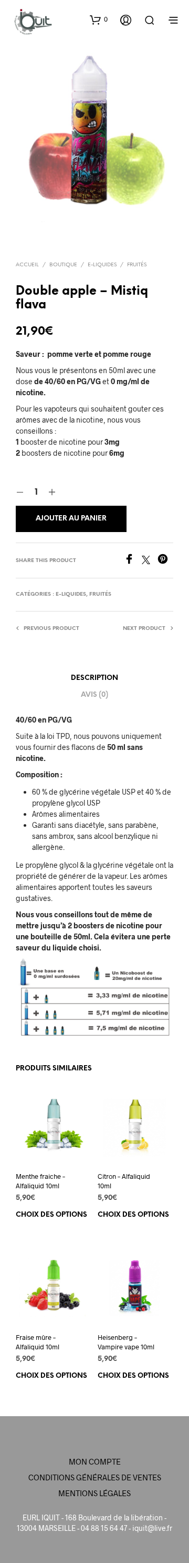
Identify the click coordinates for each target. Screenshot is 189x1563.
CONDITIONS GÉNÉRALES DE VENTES (94, 1477)
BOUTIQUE (63, 265)
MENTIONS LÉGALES (94, 1493)
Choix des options (51, 1214)
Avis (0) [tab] (94, 695)
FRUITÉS (136, 265)
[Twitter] (150, 561)
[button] (99, 19)
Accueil (27, 265)
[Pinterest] (165, 561)
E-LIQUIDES (102, 265)
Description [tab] (94, 678)
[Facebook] (133, 561)
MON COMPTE (95, 1461)
